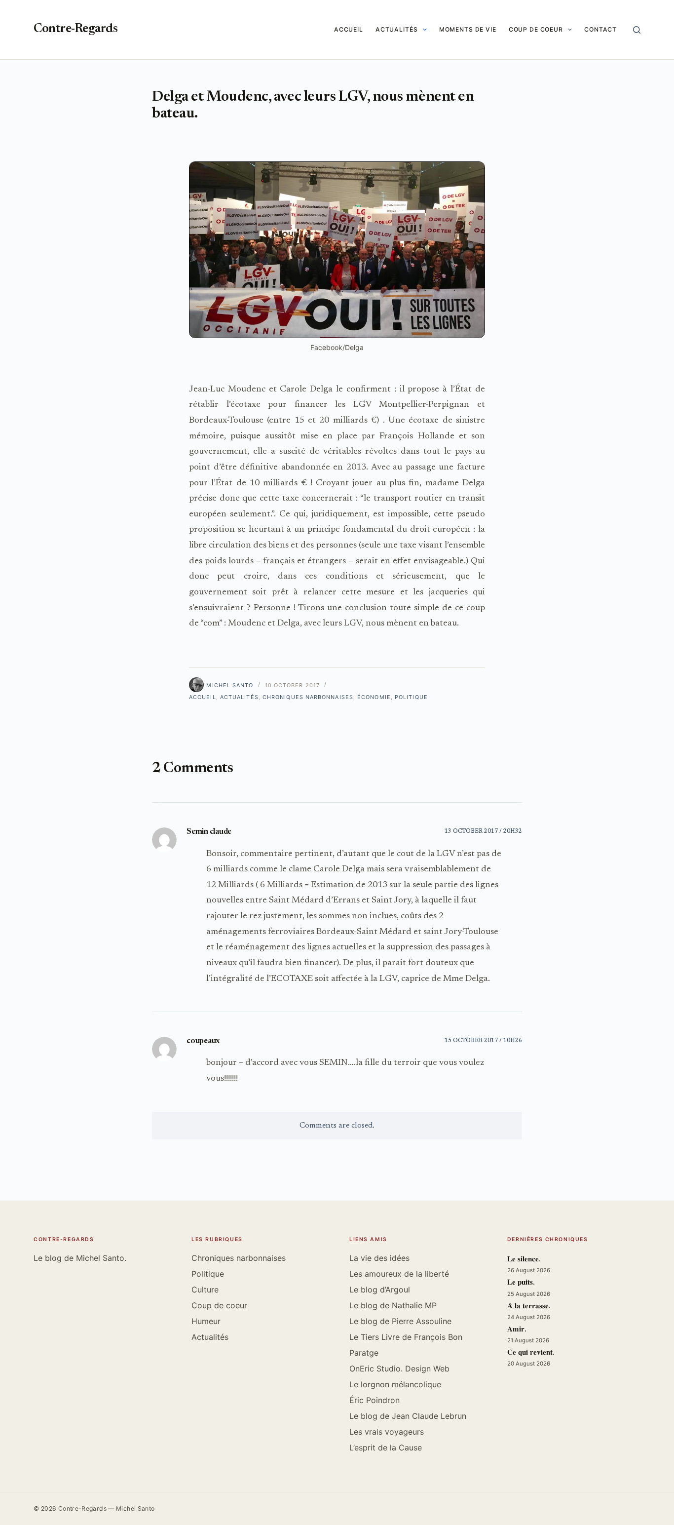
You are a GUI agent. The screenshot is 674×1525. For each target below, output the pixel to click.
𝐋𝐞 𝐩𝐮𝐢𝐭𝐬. (521, 1283)
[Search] (636, 30)
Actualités (396, 29)
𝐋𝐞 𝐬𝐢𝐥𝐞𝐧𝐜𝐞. (524, 1259)
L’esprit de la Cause (385, 1447)
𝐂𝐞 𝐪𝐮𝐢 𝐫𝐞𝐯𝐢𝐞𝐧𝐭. (531, 1353)
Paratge (363, 1353)
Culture (205, 1289)
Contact (600, 29)
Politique (411, 697)
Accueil (348, 29)
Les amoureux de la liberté (399, 1274)
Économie (374, 697)
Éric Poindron (374, 1400)
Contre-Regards (75, 29)
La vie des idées (379, 1258)
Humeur (206, 1321)
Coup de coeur (536, 29)
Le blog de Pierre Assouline (400, 1321)
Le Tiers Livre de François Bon (405, 1337)
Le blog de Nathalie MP (393, 1305)
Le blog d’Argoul (379, 1289)
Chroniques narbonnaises (307, 697)
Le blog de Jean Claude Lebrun (407, 1416)
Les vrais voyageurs (386, 1432)
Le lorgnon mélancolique (395, 1384)
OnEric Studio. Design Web (399, 1368)
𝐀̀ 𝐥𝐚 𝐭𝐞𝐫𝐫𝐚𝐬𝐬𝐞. (529, 1306)
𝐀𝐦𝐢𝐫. (516, 1329)
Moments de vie (467, 29)
